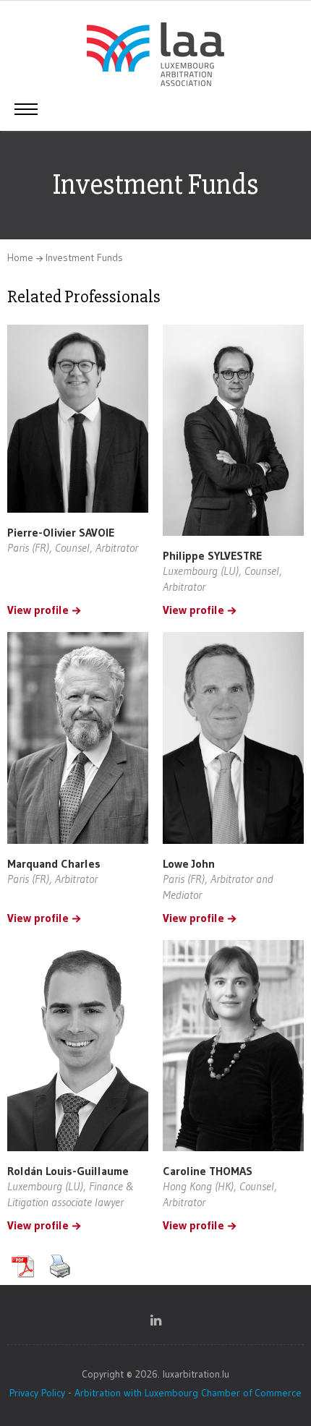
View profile (38, 610)
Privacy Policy (37, 1392)
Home (20, 257)
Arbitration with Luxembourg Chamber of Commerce (188, 1392)
